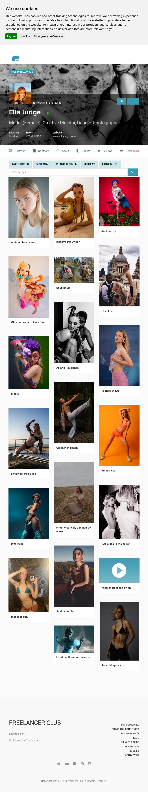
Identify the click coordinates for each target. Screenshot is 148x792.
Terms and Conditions (125, 729)
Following (55, 102)
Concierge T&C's (129, 733)
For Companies (130, 724)
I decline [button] (25, 36)
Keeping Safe (131, 746)
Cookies (134, 751)
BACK (22, 72)
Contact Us (132, 755)
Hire (133, 101)
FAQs (136, 737)
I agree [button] (11, 36)
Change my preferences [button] (49, 36)
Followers (39, 102)
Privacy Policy (130, 742)
